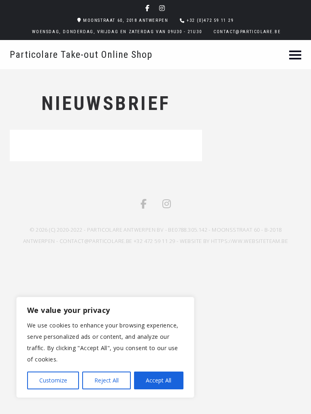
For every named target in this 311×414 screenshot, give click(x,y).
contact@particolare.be (247, 31)
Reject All (106, 380)
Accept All (158, 380)
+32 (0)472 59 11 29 (210, 20)
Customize (53, 380)
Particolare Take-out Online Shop (81, 54)
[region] (105, 347)
